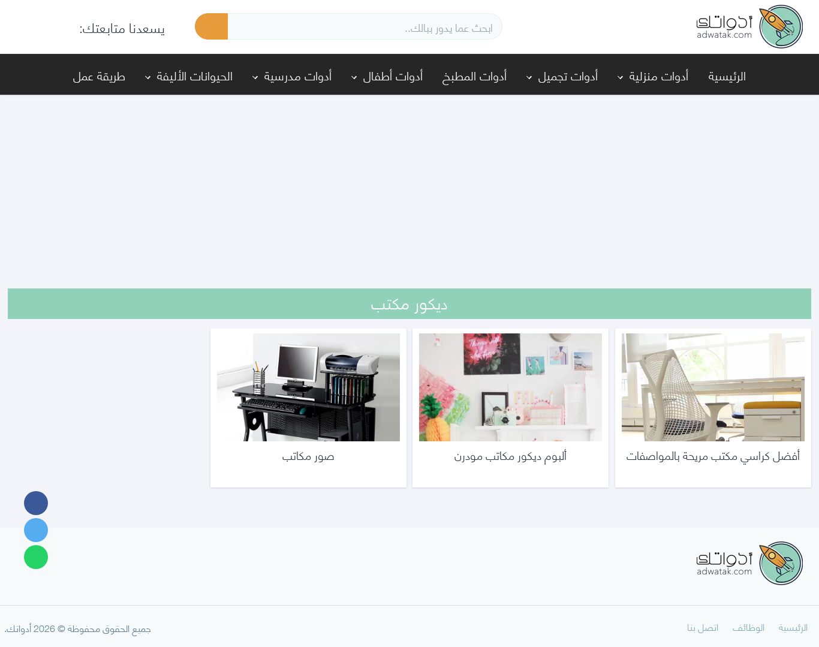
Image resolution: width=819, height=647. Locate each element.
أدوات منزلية (659, 74)
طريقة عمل (99, 74)
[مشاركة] (36, 503)
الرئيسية (727, 74)
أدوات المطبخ (474, 74)
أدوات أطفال (393, 74)
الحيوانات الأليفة (195, 74)
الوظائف (748, 626)
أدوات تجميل (568, 74)
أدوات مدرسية (298, 74)
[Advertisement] (409, 183)
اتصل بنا (702, 626)
